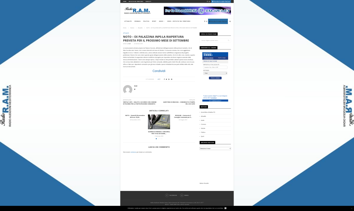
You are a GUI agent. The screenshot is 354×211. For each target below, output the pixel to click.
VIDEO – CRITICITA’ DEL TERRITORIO (178, 21)
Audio (161, 21)
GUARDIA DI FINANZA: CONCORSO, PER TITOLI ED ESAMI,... (159, 132)
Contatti (148, 1)
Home (124, 1)
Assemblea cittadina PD (208, 112)
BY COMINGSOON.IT (215, 101)
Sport (154, 21)
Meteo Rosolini (204, 183)
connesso (133, 152)
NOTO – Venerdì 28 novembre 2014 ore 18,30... (135, 116)
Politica (146, 21)
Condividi (159, 70)
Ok (225, 208)
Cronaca (137, 21)
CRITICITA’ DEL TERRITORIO (136, 1)
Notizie (132, 28)
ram (130, 43)
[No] (352, 208)
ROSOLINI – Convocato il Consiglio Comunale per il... (183, 116)
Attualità (128, 21)
